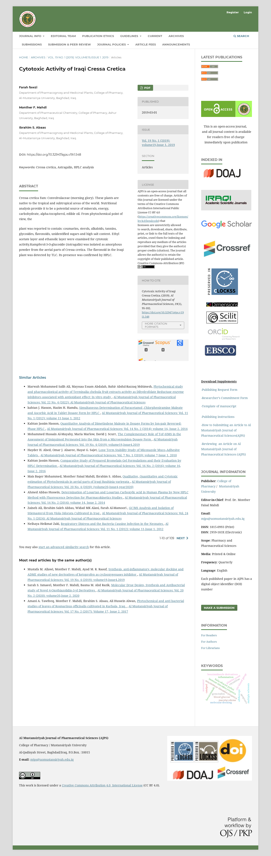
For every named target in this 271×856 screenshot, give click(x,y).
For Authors (209, 641)
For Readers (209, 635)
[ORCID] (224, 338)
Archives (176, 36)
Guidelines (129, 36)
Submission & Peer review (69, 44)
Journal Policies (112, 44)
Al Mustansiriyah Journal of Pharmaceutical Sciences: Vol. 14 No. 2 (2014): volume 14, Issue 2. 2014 (117, 429)
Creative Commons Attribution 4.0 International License (102, 785)
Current (155, 36)
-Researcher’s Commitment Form (224, 398)
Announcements (176, 44)
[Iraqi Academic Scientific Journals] (226, 209)
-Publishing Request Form (219, 390)
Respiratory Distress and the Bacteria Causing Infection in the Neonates (112, 524)
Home (23, 57)
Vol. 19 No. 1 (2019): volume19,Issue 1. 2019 (78, 57)
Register (233, 12)
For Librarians (210, 648)
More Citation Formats (156, 325)
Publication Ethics (98, 36)
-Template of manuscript (218, 406)
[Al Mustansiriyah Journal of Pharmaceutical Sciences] (222, 306)
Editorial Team (63, 36)
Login (248, 12)
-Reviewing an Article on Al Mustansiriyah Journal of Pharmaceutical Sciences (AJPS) (224, 449)
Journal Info (30, 36)
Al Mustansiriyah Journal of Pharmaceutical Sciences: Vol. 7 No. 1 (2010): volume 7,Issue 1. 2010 (108, 455)
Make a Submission (219, 607)
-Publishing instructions (217, 417)
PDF (146, 87)
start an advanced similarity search (64, 547)
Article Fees (145, 44)
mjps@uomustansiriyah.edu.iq (223, 519)
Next (181, 538)
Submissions (32, 44)
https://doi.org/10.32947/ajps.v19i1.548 (54, 154)
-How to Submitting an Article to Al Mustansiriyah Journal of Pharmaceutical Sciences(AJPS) (226, 430)
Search (242, 36)
